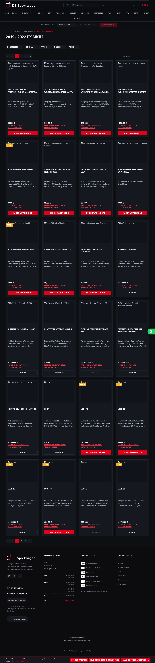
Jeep (49, 13)
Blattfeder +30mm (127, 249)
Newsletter (122, 576)
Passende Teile (108, 25)
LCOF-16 (11, 489)
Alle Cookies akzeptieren (136, 660)
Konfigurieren (79, 660)
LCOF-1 (47, 409)
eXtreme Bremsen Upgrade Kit (94, 330)
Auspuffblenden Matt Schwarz (92, 250)
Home (6, 13)
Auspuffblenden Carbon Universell (130, 170)
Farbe (44, 47)
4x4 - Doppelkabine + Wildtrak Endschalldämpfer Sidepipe (59, 91)
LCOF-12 (84, 409)
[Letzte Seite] (30, 56)
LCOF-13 (121, 409)
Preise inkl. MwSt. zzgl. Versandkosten (18, 127)
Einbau (30, 47)
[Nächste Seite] (26, 56)
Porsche (60, 13)
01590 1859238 (15, 588)
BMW (119, 13)
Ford (14, 13)
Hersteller (13, 47)
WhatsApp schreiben (18, 600)
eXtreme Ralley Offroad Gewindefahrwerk (130, 330)
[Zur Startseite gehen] (21, 4)
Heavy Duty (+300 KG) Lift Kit (22, 409)
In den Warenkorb (22, 133)
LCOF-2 (84, 489)
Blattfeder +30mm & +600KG (58, 329)
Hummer (72, 13)
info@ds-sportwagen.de (17, 593)
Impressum (122, 584)
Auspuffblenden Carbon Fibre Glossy (57, 170)
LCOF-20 (121, 489)
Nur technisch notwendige (104, 660)
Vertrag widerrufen (17, 619)
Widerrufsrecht (123, 567)
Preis (72, 47)
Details (132, 293)
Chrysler (85, 13)
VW (127, 13)
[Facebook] (14, 576)
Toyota (76, 19)
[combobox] (82, 5)
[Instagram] (9, 576)
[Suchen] (103, 5)
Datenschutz (122, 580)
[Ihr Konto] (134, 5)
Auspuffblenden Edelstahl (22, 249)
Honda (146, 13)
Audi (110, 13)
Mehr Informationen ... (20, 661)
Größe (58, 47)
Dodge (39, 13)
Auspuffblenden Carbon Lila (93, 170)
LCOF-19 (48, 489)
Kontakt (121, 563)
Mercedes (98, 13)
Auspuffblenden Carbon (20, 169)
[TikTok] (20, 576)
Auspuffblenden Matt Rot (57, 249)
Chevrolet (26, 13)
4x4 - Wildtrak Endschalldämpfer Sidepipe (132, 91)
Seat (136, 13)
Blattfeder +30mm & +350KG (21, 329)
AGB (119, 571)
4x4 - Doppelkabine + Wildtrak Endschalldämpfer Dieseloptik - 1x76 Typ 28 (22, 91)
